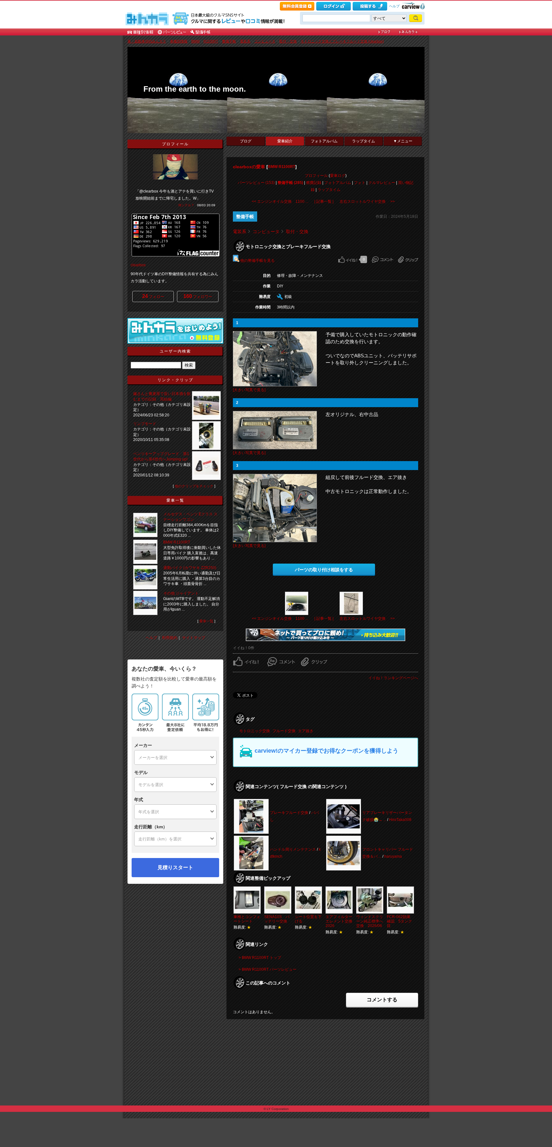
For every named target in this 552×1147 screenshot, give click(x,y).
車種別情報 (179, 41)
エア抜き (305, 731)
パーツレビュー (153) (256, 182)
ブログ (245, 141)
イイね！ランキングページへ (393, 678)
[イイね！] (347, 259)
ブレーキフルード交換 (289, 812)
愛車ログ (337, 175)
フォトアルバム (324, 141)
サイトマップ (193, 637)
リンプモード (144, 424)
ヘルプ (394, 6)
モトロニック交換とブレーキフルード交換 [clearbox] (342, 41)
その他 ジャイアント (181, 593)
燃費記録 (313, 182)
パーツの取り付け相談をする (324, 569)
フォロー (153, 296)
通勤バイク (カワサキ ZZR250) (189, 568)
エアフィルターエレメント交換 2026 (341, 921)
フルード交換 (283, 731)
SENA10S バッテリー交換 (276, 919)
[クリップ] (408, 259)
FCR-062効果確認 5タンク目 (399, 921)
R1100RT (210, 41)
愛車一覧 (206, 621)
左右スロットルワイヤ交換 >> (367, 201)
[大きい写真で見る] (249, 390)
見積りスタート (175, 867)
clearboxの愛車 (249, 166)
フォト (359, 182)
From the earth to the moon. (194, 89)
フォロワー (197, 296)
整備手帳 (229, 41)
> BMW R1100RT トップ (260, 957)
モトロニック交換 (254, 731)
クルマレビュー (381, 182)
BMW (195, 41)
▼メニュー (402, 141)
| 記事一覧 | (324, 201)
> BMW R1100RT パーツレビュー (267, 969)
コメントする (382, 999)
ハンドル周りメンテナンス (293, 849)
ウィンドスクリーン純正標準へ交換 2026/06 (369, 921)
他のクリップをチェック (194, 486)
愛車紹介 (285, 141)
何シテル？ (186, 205)
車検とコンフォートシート (247, 919)
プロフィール (316, 175)
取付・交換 (288, 41)
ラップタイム (363, 141)
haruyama (393, 856)
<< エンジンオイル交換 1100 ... (280, 201)
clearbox (138, 265)
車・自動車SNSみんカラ (146, 41)
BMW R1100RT (281, 167)
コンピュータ (264, 41)
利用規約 (169, 637)
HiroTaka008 (400, 819)
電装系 (245, 41)
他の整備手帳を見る (257, 260)
